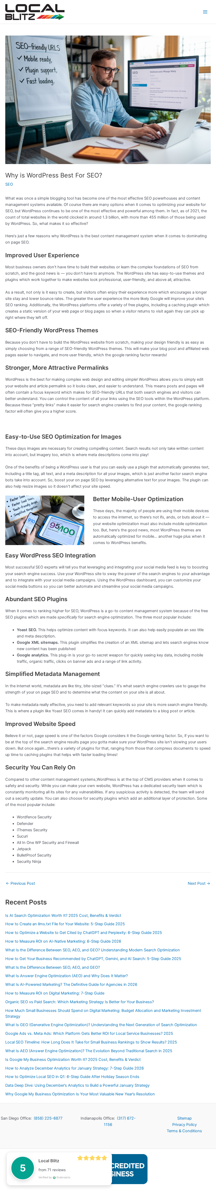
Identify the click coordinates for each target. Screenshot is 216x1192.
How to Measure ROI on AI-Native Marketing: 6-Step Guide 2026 (63, 941)
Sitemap (184, 1118)
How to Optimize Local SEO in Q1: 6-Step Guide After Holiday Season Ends (72, 1076)
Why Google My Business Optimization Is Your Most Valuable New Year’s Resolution (80, 1094)
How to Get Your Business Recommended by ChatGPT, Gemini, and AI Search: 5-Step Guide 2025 (93, 958)
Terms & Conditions (184, 1131)
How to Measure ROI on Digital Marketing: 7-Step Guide (54, 993)
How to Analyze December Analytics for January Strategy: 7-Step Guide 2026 (74, 1068)
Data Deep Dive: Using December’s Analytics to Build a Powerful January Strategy (77, 1085)
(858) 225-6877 (48, 1118)
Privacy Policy (184, 1124)
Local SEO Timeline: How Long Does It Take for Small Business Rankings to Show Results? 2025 (91, 1042)
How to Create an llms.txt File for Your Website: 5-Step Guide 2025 (65, 924)
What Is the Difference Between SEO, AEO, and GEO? (52, 967)
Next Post (199, 884)
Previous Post (20, 884)
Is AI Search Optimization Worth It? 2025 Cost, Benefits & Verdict (63, 915)
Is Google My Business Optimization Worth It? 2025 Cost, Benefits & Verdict (73, 1059)
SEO (9, 184)
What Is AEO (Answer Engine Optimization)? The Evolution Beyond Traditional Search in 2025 (88, 1050)
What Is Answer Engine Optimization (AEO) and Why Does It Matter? (66, 975)
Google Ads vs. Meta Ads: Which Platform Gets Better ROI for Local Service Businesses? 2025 (89, 1033)
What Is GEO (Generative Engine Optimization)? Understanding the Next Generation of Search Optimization (101, 1024)
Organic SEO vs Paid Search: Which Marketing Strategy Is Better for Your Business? (79, 1002)
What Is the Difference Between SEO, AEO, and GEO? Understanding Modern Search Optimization (92, 950)
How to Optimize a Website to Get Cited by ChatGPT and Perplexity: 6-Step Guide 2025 (83, 932)
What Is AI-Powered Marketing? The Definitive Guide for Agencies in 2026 (71, 984)
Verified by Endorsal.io (54, 1177)
